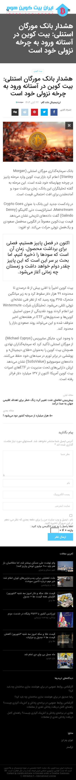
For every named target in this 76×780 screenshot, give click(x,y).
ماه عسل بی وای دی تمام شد (39, 654)
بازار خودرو (51, 658)
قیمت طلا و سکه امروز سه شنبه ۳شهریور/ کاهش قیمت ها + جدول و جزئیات (29, 635)
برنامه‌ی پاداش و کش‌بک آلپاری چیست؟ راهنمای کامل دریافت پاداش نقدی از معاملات (38, 705)
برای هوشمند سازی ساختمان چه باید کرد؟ (36, 697)
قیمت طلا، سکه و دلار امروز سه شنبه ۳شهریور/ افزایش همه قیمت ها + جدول (30, 595)
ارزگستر (70, 747)
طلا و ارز (52, 600)
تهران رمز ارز (67, 740)
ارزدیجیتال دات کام (51, 102)
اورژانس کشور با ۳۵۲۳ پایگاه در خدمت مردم (31, 613)
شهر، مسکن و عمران (47, 570)
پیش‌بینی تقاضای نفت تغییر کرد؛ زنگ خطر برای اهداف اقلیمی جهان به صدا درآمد (38, 402)
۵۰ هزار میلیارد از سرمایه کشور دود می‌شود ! (27, 415)
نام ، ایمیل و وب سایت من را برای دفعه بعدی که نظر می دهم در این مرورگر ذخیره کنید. (38, 521)
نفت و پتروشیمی (48, 585)
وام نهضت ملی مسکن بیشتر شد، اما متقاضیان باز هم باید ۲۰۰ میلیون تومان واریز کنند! (29, 564)
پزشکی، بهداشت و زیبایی (44, 617)
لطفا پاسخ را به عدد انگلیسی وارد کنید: (52, 526)
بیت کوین (38, 71)
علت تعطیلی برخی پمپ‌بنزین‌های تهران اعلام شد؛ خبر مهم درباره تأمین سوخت (29, 579)
